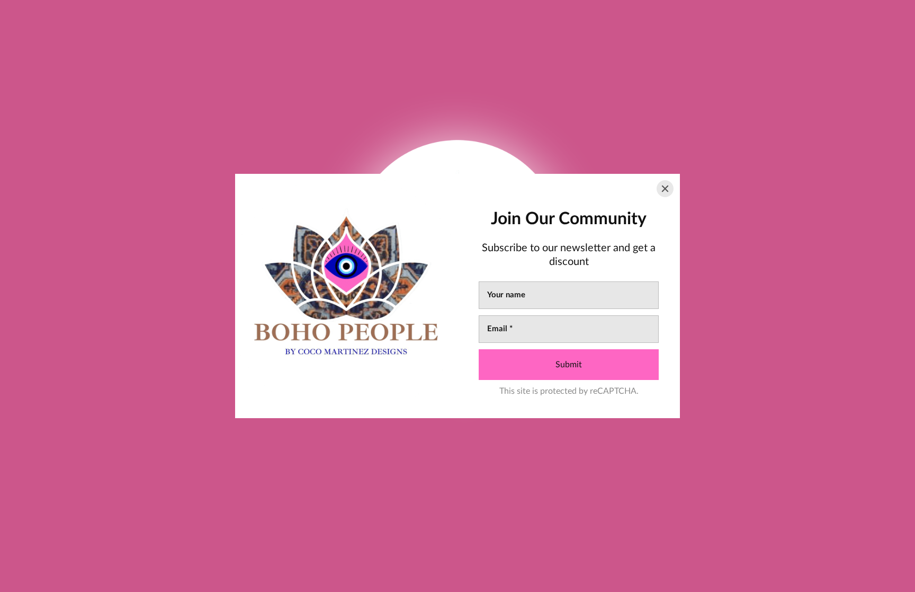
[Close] (665, 188)
